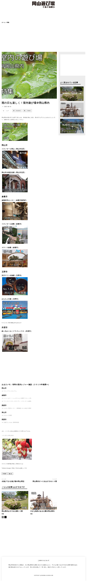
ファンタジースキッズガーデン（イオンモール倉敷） (17, 401)
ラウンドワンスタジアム (10, 391)
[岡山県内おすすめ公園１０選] (15, 500)
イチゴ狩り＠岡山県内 (8, 435)
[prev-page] (3, 517)
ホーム (4, 22)
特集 (8, 22)
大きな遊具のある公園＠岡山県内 (42, 511)
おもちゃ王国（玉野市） (10, 299)
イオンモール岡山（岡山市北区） (14, 149)
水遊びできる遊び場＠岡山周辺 (13, 481)
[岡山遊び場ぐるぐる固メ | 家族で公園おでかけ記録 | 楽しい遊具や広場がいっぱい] (43, 5)
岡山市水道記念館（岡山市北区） (14, 172)
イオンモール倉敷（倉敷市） (12, 224)
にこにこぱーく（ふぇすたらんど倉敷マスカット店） (17, 398)
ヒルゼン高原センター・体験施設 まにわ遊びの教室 (17, 408)
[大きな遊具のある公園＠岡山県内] (43, 500)
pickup (4, 473)
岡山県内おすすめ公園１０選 (12, 511)
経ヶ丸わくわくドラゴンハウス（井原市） (17, 331)
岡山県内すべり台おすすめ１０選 (45, 481)
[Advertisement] (43, 16)
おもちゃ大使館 (7, 415)
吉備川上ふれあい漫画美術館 (11, 422)
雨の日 (10, 473)
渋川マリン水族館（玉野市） (12, 275)
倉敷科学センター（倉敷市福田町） (15, 200)
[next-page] (5, 517)
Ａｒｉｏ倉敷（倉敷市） (10, 247)
